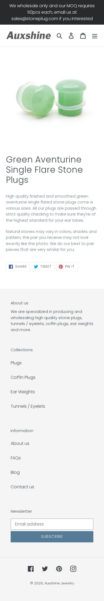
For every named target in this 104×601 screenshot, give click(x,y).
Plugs (16, 363)
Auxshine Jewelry (59, 583)
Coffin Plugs (23, 377)
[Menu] (95, 35)
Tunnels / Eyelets (28, 406)
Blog (15, 472)
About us (20, 443)
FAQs (16, 458)
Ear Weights (23, 392)
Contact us (22, 487)
